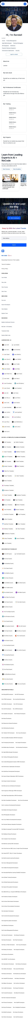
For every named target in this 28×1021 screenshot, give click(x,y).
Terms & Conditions (6, 264)
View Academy (17, 169)
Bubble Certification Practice (8, 322)
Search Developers (6, 304)
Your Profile (4, 277)
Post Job (4, 300)
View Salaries (4, 309)
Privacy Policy (5, 268)
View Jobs (4, 282)
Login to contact (14, 54)
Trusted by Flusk (5, 331)
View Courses (6, 169)
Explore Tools (5, 313)
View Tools (4, 291)
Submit (14, 244)
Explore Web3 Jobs (6, 335)
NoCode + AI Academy (7, 326)
